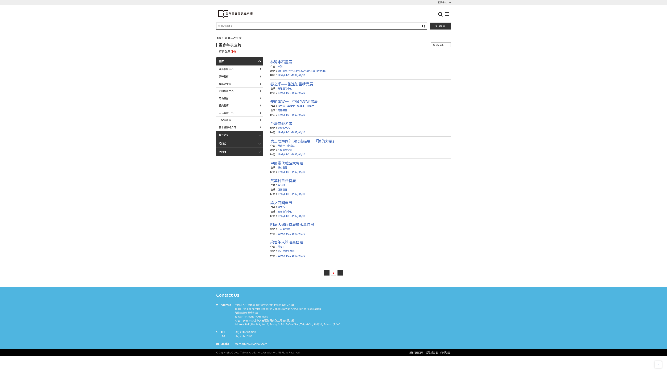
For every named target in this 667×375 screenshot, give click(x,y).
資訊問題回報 (416, 352)
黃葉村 (281, 185)
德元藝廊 (240, 105)
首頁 (219, 38)
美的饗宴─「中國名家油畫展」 (295, 101)
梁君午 (281, 246)
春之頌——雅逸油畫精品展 (291, 83)
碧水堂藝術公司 (240, 127)
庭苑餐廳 (282, 110)
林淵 (280, 66)
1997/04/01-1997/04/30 (291, 75)
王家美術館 (240, 120)
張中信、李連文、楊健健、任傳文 (296, 106)
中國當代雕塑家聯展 (286, 163)
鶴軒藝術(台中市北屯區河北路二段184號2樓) (302, 71)
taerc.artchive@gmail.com (250, 343)
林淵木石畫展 (281, 61)
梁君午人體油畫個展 (286, 242)
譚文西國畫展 (281, 202)
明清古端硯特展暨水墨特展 (292, 224)
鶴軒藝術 (240, 76)
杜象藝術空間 (285, 150)
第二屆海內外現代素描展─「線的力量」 (303, 141)
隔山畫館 (240, 98)
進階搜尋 (440, 26)
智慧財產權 (432, 352)
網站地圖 (445, 352)
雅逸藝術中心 (240, 69)
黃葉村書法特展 (283, 180)
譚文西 (281, 207)
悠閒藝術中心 (240, 91)
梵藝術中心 (240, 83)
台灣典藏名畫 (281, 123)
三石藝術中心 (240, 112)
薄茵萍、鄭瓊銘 (286, 145)
